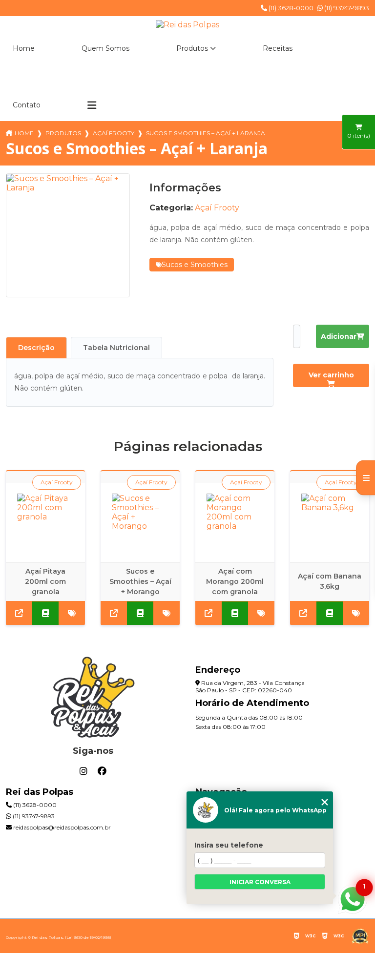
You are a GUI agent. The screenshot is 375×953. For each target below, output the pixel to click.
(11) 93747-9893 (346, 8)
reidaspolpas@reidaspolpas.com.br (61, 827)
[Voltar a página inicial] (187, 24)
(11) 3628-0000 (290, 8)
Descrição (36, 347)
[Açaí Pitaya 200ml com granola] (45, 522)
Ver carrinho (331, 375)
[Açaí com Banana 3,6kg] (329, 522)
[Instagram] (83, 771)
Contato (27, 105)
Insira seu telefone (228, 845)
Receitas (277, 48)
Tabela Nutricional (116, 347)
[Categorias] (92, 105)
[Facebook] (102, 771)
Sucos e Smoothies (195, 264)
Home (24, 48)
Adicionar (338, 336)
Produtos (192, 48)
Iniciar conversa (260, 882)
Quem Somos (105, 48)
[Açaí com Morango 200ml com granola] (234, 522)
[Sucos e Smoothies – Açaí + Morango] (140, 522)
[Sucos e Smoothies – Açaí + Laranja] (67, 235)
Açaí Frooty (113, 133)
